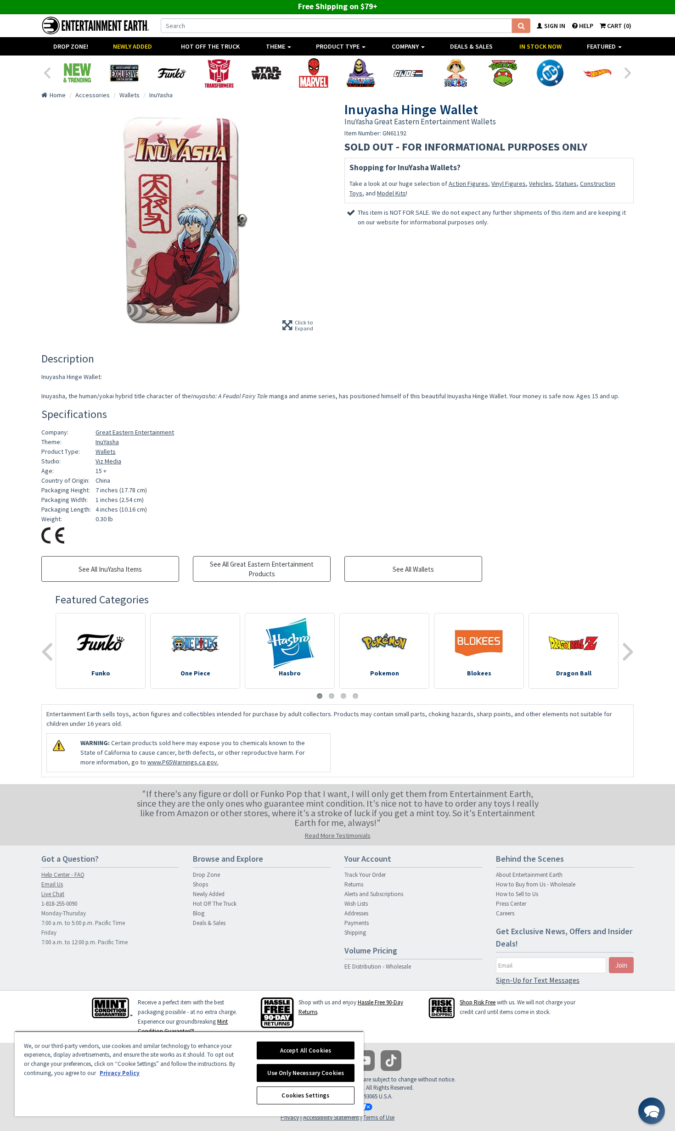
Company (406, 46)
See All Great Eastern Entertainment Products (262, 569)
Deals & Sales (471, 46)
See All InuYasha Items (110, 569)
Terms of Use (378, 1117)
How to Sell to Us (517, 894)
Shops (200, 884)
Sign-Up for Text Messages (537, 980)
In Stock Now (540, 46)
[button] (651, 1111)
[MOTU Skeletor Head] (360, 73)
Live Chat (52, 894)
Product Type (338, 46)
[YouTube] (364, 1060)
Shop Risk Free (477, 1002)
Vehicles (540, 183)
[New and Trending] (77, 73)
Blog (198, 913)
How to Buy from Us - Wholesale (535, 884)
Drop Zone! (70, 46)
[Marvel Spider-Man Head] (313, 73)
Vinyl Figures (508, 183)
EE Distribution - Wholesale (377, 966)
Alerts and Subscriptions (373, 894)
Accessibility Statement (331, 1117)
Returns (353, 884)
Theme (276, 46)
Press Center (511, 904)
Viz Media (108, 461)
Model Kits (391, 193)
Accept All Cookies (305, 1050)
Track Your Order (365, 875)
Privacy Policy (120, 1073)
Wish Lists (356, 904)
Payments (356, 923)
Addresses (356, 913)
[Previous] (46, 72)
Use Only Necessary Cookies (305, 1073)
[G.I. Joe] (408, 73)
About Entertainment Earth (529, 875)
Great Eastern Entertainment (135, 432)
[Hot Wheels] (597, 73)
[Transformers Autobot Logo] (218, 73)
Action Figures (468, 183)
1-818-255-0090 (59, 904)
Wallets (106, 451)
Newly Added (132, 46)
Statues (566, 183)
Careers (505, 913)
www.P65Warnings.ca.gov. (183, 762)
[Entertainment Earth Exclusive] (124, 73)
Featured (602, 46)
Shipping (355, 932)
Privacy (290, 1117)
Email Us (52, 884)
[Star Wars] (266, 73)
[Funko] (171, 73)
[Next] (628, 72)
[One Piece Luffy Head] (455, 73)
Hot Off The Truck (210, 46)
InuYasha (107, 442)
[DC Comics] (550, 73)
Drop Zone (206, 875)
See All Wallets (413, 569)
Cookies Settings (305, 1095)
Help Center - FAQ (62, 875)
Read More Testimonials (338, 835)
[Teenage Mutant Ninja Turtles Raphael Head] (502, 73)
